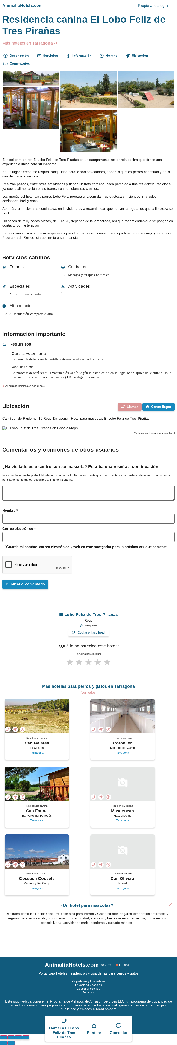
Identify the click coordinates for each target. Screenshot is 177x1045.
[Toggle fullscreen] (18, 1037)
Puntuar (94, 1033)
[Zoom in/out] (26, 1037)
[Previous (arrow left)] (3, 1043)
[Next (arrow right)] (11, 1043)
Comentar (118, 1033)
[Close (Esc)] (3, 1037)
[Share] (11, 1037)
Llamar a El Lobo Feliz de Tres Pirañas (64, 1032)
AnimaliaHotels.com (22, 5)
